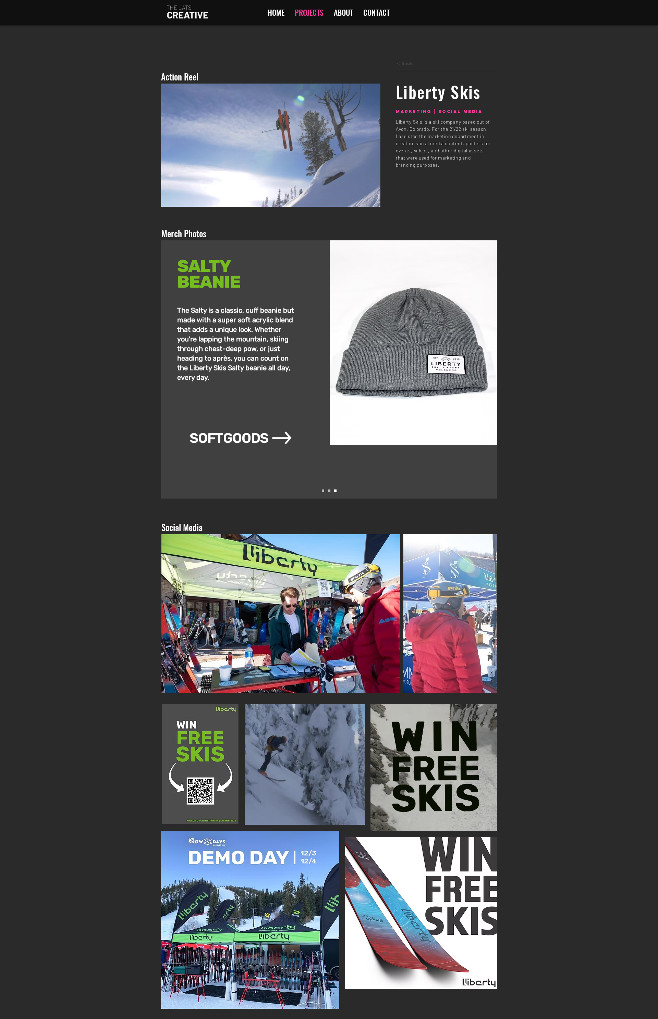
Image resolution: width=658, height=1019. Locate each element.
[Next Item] (485, 613)
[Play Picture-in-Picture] (344, 815)
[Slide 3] (335, 491)
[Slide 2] (329, 491)
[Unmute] (265, 815)
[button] (371, 199)
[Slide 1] (323, 491)
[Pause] (253, 815)
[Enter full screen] (356, 815)
